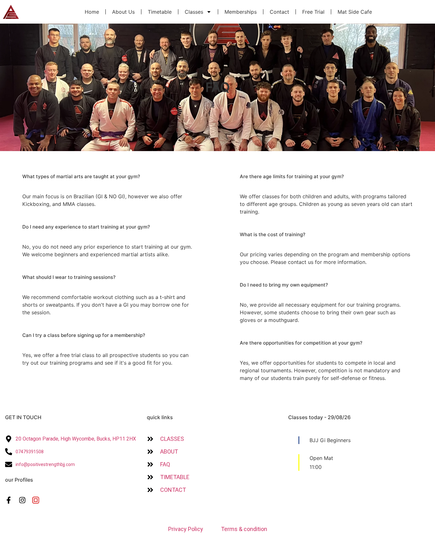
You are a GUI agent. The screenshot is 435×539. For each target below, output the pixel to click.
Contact (279, 12)
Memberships (241, 12)
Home (92, 12)
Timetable (160, 12)
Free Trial (313, 12)
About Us (123, 12)
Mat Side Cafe (355, 12)
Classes (194, 12)
